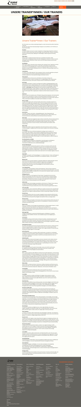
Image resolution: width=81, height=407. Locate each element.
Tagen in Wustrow (48, 372)
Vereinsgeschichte (58, 378)
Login (8, 405)
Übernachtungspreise (49, 376)
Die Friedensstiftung (58, 373)
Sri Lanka (27, 370)
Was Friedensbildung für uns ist (21, 390)
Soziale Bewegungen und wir (40, 380)
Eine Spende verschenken (69, 380)
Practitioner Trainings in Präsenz (10, 374)
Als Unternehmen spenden (69, 381)
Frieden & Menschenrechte (40, 381)
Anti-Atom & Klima (38, 383)
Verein (56, 367)
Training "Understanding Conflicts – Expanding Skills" (10, 369)
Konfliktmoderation (9, 386)
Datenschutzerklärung (59, 385)
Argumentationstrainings (10, 384)
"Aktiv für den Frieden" (20, 367)
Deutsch (55, 0)
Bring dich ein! (38, 384)
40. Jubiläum (57, 379)
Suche (73, 0)
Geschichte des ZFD (29, 382)
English (59, 0)
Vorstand (57, 368)
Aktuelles (63, 0)
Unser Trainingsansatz (10, 397)
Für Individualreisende (49, 374)
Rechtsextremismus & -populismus (39, 368)
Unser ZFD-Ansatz (28, 383)
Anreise (47, 369)
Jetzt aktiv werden (38, 376)
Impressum (57, 386)
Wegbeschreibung (58, 384)
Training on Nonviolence (10, 367)
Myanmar (27, 367)
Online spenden (67, 367)
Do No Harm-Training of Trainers (10, 381)
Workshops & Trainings (39, 372)
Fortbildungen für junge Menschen (20, 382)
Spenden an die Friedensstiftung (58, 375)
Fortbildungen (19, 376)
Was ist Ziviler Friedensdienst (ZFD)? (30, 381)
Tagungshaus (48, 367)
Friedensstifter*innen (19, 370)
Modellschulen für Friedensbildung (19, 369)
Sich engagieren (67, 385)
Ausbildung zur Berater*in (10, 378)
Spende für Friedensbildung (69, 369)
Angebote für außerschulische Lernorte (11, 391)
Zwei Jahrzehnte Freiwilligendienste (19, 392)
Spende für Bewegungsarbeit (69, 368)
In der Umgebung (48, 368)
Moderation (37, 371)
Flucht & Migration (38, 382)
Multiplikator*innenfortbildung (11, 392)
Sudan (27, 371)
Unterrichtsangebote (19, 374)
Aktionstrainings (9, 385)
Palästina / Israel (28, 369)
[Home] (12, 3)
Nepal (27, 368)
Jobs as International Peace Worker (13, 403)
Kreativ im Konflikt (9, 370)
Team (56, 383)
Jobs (66, 0)
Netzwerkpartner (19, 371)
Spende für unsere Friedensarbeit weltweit (68, 371)
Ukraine (27, 372)
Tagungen (18, 377)
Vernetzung (37, 385)
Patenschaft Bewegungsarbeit (69, 374)
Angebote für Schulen (10, 389)
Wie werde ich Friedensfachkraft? (28, 377)
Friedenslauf (67, 386)
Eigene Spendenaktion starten (69, 379)
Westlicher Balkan (28, 373)
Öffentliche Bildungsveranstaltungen (10, 394)
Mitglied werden (67, 384)
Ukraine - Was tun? (68, 387)
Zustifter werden (58, 374)
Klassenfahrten (48, 373)
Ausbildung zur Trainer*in (10, 379)
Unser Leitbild (57, 369)
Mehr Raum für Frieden (59, 380)
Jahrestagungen (58, 370)
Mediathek (70, 0)
